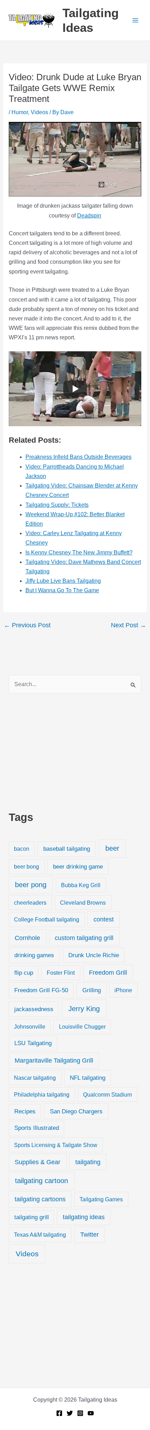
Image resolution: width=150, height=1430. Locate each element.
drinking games (34, 955)
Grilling (91, 990)
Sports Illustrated (36, 1128)
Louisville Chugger (82, 1027)
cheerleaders (30, 902)
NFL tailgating (87, 1078)
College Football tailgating (46, 919)
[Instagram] (80, 1413)
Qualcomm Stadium (107, 1094)
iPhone (123, 990)
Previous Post (27, 625)
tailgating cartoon (41, 1180)
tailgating (87, 1162)
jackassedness (33, 1009)
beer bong (26, 866)
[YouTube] (91, 1413)
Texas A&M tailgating (40, 1234)
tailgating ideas (84, 1217)
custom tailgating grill (84, 937)
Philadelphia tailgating (41, 1094)
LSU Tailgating (33, 1043)
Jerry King (84, 1009)
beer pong (30, 885)
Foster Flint (61, 972)
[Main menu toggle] (135, 20)
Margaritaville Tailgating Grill (54, 1060)
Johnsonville (29, 1026)
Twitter (89, 1234)
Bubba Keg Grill (80, 885)
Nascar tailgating (35, 1078)
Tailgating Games (101, 1199)
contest (103, 919)
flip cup (23, 972)
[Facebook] (59, 1413)
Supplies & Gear (37, 1162)
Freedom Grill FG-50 (41, 990)
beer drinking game (78, 866)
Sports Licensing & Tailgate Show (55, 1145)
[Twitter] (70, 1413)
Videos (39, 112)
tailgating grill (31, 1217)
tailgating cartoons (40, 1199)
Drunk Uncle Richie (93, 955)
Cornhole (27, 937)
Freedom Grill (108, 972)
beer (112, 848)
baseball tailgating (66, 848)
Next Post (128, 625)
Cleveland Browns (83, 902)
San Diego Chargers (76, 1111)
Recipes (25, 1111)
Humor (20, 112)
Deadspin (89, 216)
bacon (21, 848)
